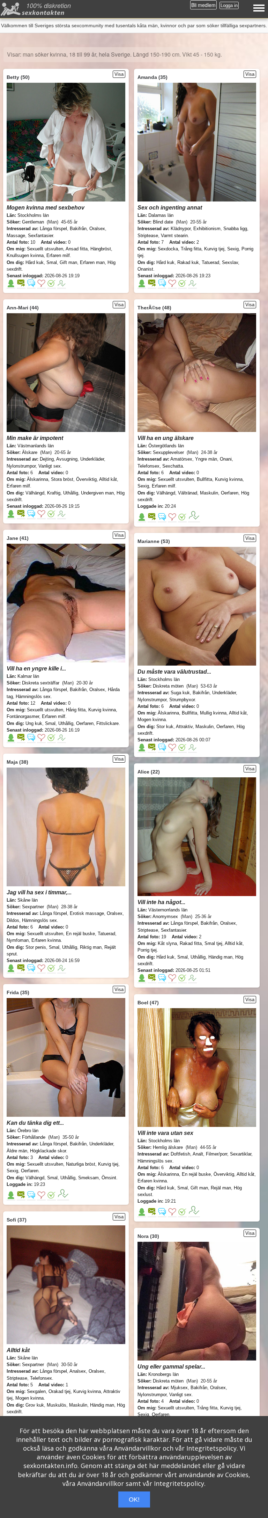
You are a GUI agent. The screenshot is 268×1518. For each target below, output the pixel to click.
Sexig (233, 248)
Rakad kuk (188, 262)
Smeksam (88, 1177)
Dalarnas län (160, 215)
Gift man (68, 262)
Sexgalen (36, 1391)
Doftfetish (180, 1154)
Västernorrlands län (167, 909)
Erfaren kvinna (46, 940)
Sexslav (230, 262)
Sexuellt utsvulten (45, 248)
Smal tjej (213, 943)
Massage (16, 235)
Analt (198, 1154)
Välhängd (34, 493)
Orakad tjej (59, 1391)
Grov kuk (34, 1405)
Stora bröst (62, 479)
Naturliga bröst (80, 1164)
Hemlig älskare (168, 1147)
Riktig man (91, 947)
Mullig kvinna (213, 713)
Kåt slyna (167, 943)
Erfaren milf (58, 255)
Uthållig (70, 493)
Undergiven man (97, 493)
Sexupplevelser (168, 452)
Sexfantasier (40, 235)
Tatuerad (210, 262)
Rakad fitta (191, 943)
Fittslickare (107, 723)
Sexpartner (33, 906)
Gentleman (33, 222)
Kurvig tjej (214, 248)
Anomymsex (165, 916)
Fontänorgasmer (23, 716)
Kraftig (53, 493)
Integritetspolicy (211, 1448)
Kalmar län (28, 676)
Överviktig (86, 479)
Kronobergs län (163, 1374)
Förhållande (33, 1137)
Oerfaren (229, 493)
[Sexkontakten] (33, 11)
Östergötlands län (166, 445)
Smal (51, 262)
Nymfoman (18, 940)
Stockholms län (33, 215)
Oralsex (97, 228)
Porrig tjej (147, 950)
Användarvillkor (137, 1448)
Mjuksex (179, 1387)
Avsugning (66, 459)
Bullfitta (204, 479)
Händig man (220, 957)
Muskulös (56, 1405)
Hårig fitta (75, 709)
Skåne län (27, 900)
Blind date (163, 222)
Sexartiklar (240, 1154)
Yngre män (206, 459)
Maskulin (209, 493)
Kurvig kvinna (229, 479)
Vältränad (187, 493)
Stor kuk (164, 726)
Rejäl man (221, 1187)
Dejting (47, 459)
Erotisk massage (87, 913)
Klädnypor (181, 228)
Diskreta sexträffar (40, 682)
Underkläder (92, 459)
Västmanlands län (35, 445)
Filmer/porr (216, 1154)
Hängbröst (100, 248)
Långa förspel (53, 228)
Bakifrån (78, 228)
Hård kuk (34, 262)
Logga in (229, 5)
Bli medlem (203, 4)
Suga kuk (180, 692)
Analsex (77, 1371)
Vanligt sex (49, 466)
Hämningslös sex (33, 696)
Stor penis (35, 947)
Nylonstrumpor (21, 466)
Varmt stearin (174, 235)
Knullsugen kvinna (25, 255)
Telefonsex (148, 466)
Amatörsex (181, 459)
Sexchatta (172, 466)
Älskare (29, 452)
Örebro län (27, 1130)
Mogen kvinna (151, 719)
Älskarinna (37, 479)
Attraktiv (184, 726)
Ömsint (109, 1177)
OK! (134, 1499)
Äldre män (17, 1150)
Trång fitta (191, 248)
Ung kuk (33, 723)
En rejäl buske (80, 933)
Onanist (145, 269)
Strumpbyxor (182, 699)
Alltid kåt (108, 479)
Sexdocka (168, 248)
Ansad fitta (77, 248)
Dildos (13, 920)
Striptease (147, 235)
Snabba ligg (235, 228)
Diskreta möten (168, 686)
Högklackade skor (48, 1150)
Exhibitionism (207, 228)
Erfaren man (92, 262)
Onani (226, 459)
